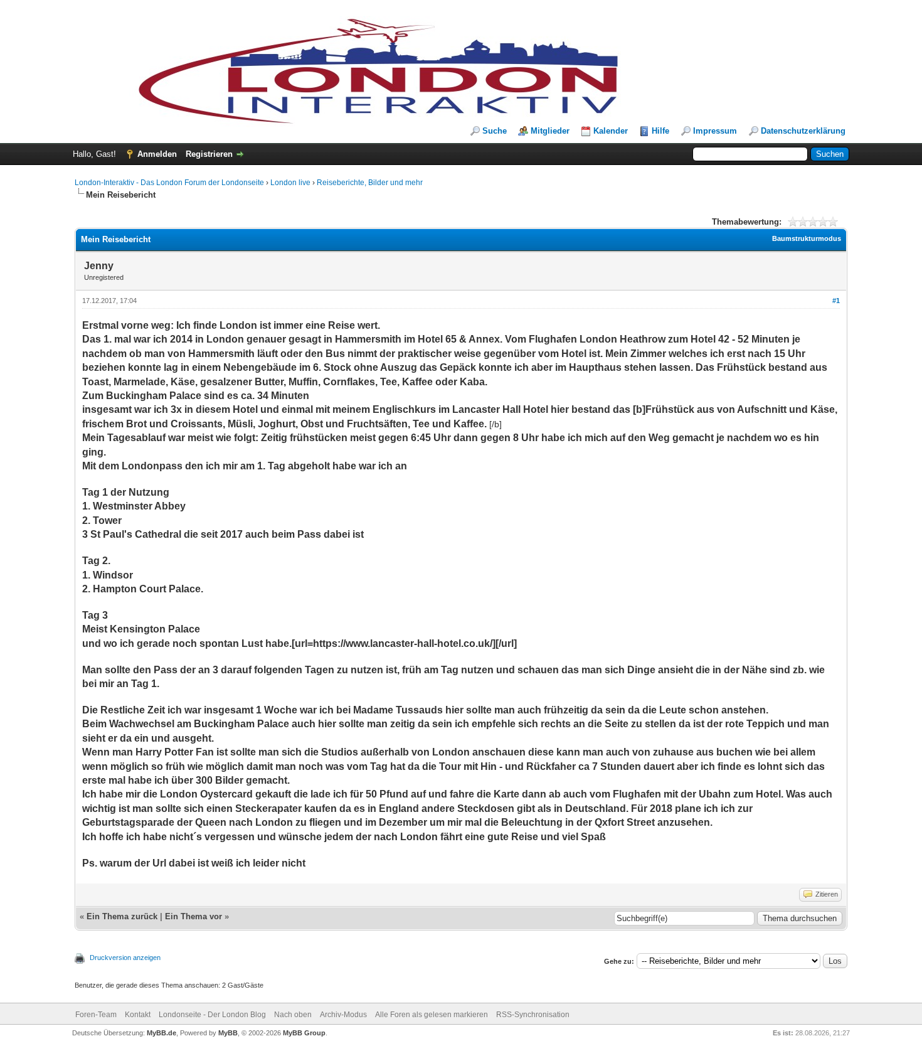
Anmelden (157, 154)
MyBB (228, 1033)
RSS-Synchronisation (533, 1014)
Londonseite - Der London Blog (212, 1014)
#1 (836, 300)
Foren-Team (96, 1014)
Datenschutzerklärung (803, 131)
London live (290, 182)
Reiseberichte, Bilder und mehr (370, 182)
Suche (494, 131)
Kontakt (138, 1014)
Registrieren (209, 154)
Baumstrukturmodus (806, 238)
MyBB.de (161, 1033)
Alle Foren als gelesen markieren (431, 1014)
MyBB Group (304, 1033)
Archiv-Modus (343, 1014)
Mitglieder (550, 131)
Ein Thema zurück (122, 916)
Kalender (610, 131)
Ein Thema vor (193, 916)
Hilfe (660, 131)
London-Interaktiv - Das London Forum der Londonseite (169, 182)
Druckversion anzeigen (125, 957)
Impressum (715, 131)
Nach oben (293, 1014)
